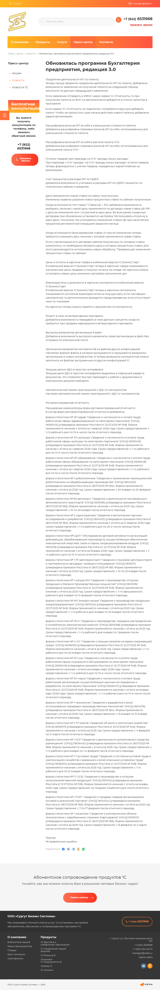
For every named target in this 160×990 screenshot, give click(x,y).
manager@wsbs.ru (142, 953)
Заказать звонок (141, 25)
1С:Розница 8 (48, 955)
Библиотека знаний (19, 942)
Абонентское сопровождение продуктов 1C (80, 877)
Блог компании (16, 954)
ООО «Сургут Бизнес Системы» (31, 916)
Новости (18, 80)
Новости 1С (20, 87)
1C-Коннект (47, 970)
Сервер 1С (46, 966)
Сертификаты (15, 959)
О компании (17, 937)
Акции (16, 73)
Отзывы (12, 950)
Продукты (48, 937)
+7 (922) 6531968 (143, 945)
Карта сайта (145, 957)
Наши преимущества (20, 946)
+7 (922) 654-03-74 (142, 949)
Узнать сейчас (79, 897)
